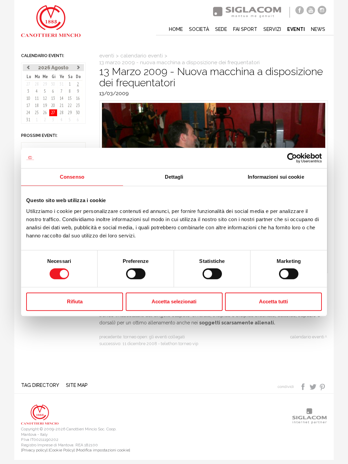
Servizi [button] (272, 29)
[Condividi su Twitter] (313, 386)
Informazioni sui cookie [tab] (276, 177)
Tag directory (40, 385)
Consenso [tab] (72, 177)
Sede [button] (221, 29)
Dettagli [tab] (174, 177)
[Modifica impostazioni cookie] (103, 450)
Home (176, 29)
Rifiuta (75, 301)
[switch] (135, 273)
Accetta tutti (273, 301)
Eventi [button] (296, 29)
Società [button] (199, 29)
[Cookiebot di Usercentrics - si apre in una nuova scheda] (292, 158)
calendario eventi (141, 56)
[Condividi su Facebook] (304, 386)
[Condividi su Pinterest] (322, 386)
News (318, 29)
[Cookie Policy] (62, 450)
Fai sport (245, 29)
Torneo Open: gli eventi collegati (154, 336)
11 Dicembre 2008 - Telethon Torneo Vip (160, 343)
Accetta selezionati (174, 301)
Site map (77, 385)
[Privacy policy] (34, 450)
